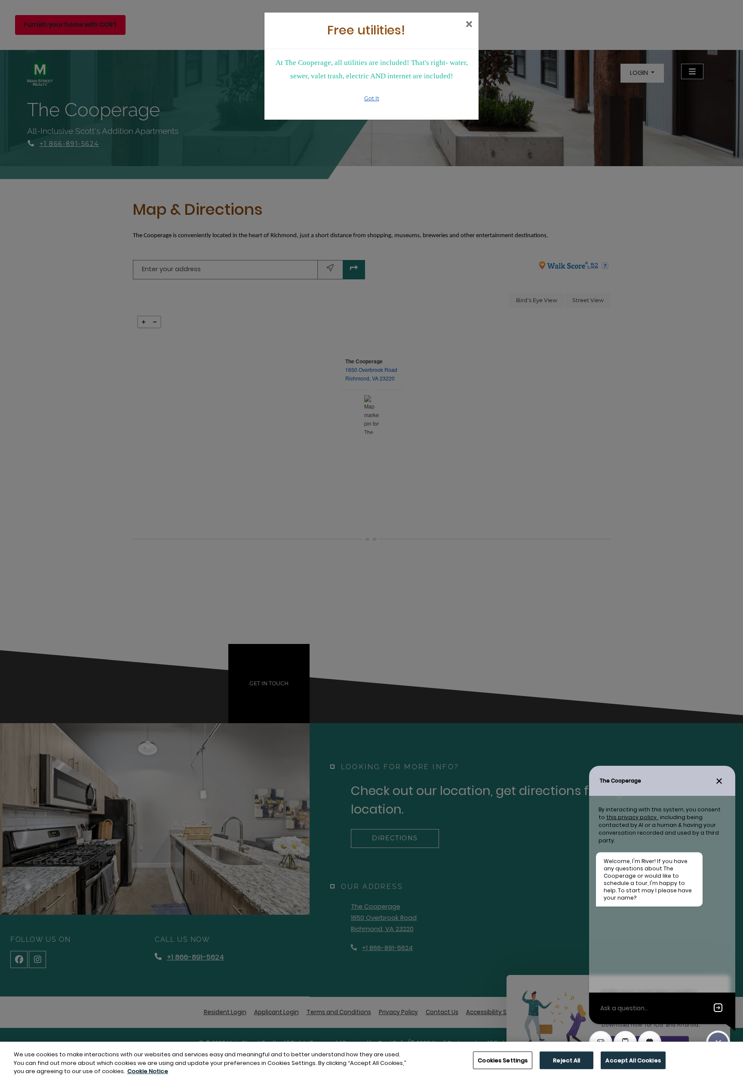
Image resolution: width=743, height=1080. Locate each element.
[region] (371, 1061)
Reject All (566, 1060)
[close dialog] (469, 25)
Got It (371, 98)
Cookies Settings (503, 1060)
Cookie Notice (147, 1071)
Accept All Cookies (632, 1060)
